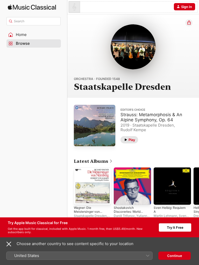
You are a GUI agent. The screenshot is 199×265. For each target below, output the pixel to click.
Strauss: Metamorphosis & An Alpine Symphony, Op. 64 (151, 117)
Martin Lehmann (165, 216)
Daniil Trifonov (124, 216)
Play (132, 140)
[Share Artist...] (189, 22)
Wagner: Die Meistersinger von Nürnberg (87, 211)
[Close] (8, 244)
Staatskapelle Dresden (90, 216)
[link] (93, 161)
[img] (32, 7)
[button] (34, 35)
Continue (174, 256)
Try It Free (175, 227)
